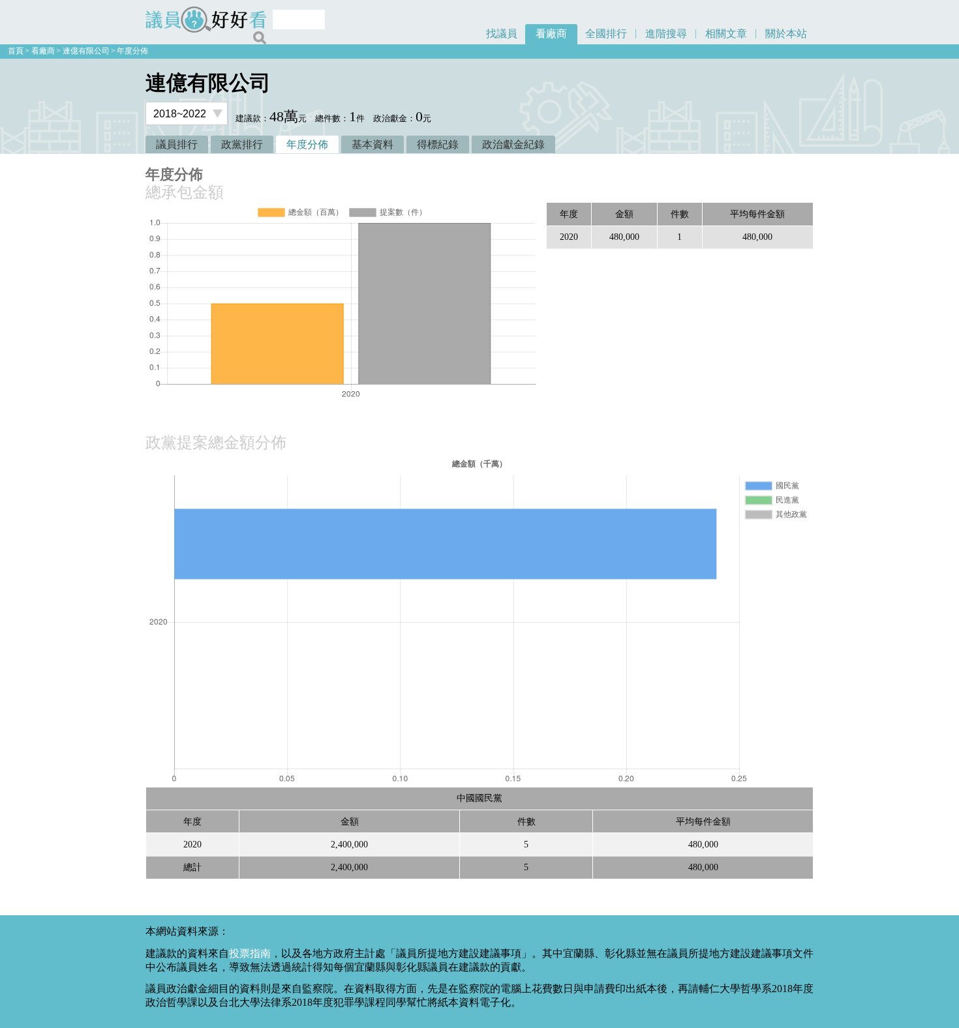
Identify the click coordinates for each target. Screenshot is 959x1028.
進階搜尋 (666, 33)
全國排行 (606, 33)
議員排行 (177, 144)
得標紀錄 (438, 144)
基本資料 (372, 144)
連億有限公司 (86, 50)
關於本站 (786, 33)
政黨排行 (242, 144)
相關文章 (726, 33)
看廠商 (551, 33)
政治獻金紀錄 (513, 144)
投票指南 (250, 953)
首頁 (15, 50)
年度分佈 (132, 50)
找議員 (501, 33)
